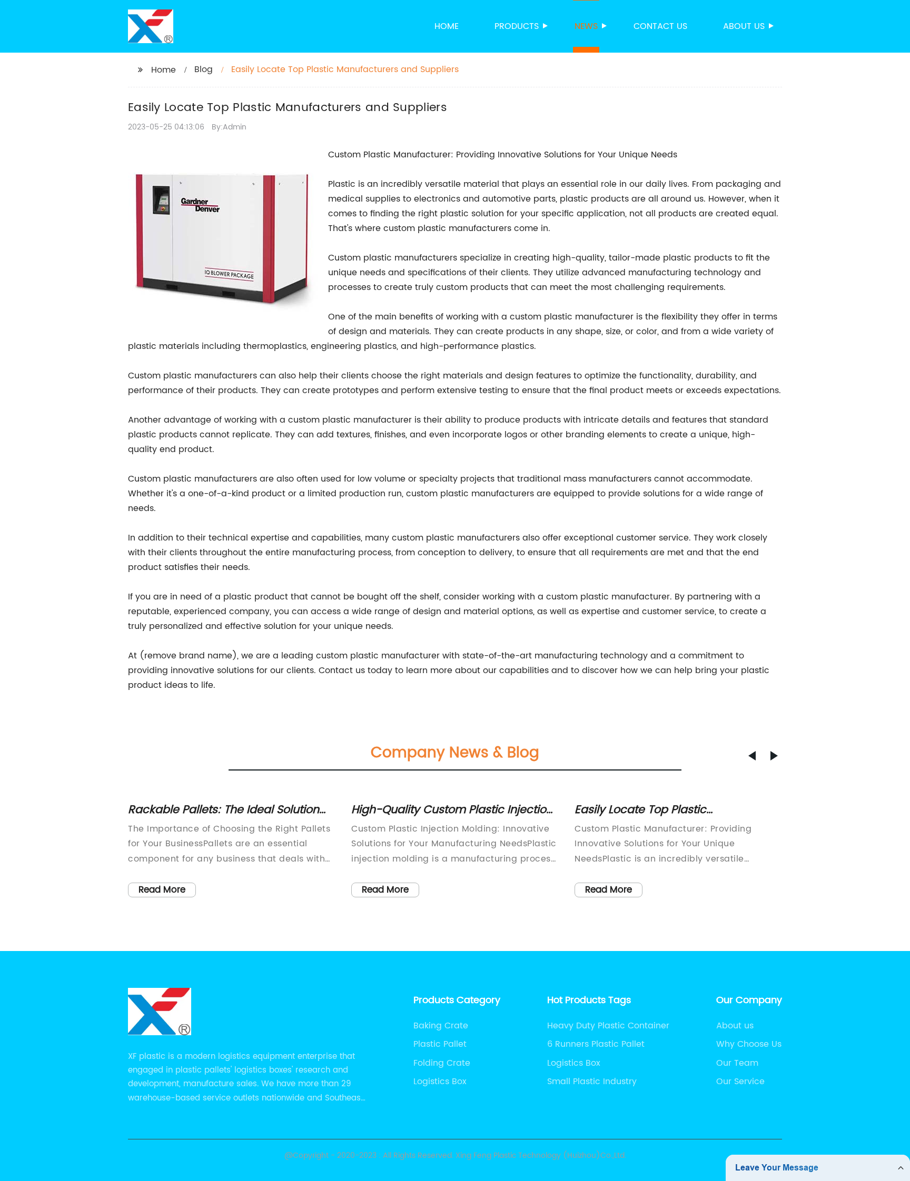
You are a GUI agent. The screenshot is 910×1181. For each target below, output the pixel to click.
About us (744, 26)
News (586, 26)
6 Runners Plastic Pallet (596, 1044)
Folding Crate (441, 1063)
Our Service (740, 1081)
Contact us (660, 26)
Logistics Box (440, 1081)
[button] (752, 755)
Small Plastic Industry (592, 1081)
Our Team (737, 1063)
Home (446, 26)
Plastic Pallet (440, 1044)
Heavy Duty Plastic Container (608, 1025)
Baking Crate (440, 1025)
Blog (203, 69)
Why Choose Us (749, 1044)
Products (516, 26)
